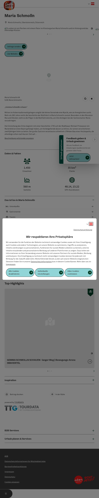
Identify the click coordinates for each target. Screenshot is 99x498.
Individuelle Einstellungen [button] (44, 272)
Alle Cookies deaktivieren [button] (14, 272)
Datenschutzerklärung (83, 230)
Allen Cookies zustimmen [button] (73, 272)
